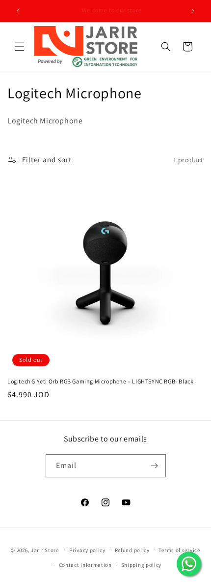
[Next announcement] (193, 11)
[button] (19, 47)
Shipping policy (141, 564)
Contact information (85, 564)
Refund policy (132, 550)
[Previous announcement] (18, 11)
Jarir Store (45, 549)
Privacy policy (87, 550)
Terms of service (179, 550)
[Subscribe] (154, 465)
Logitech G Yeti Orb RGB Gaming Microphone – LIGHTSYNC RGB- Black (100, 381)
